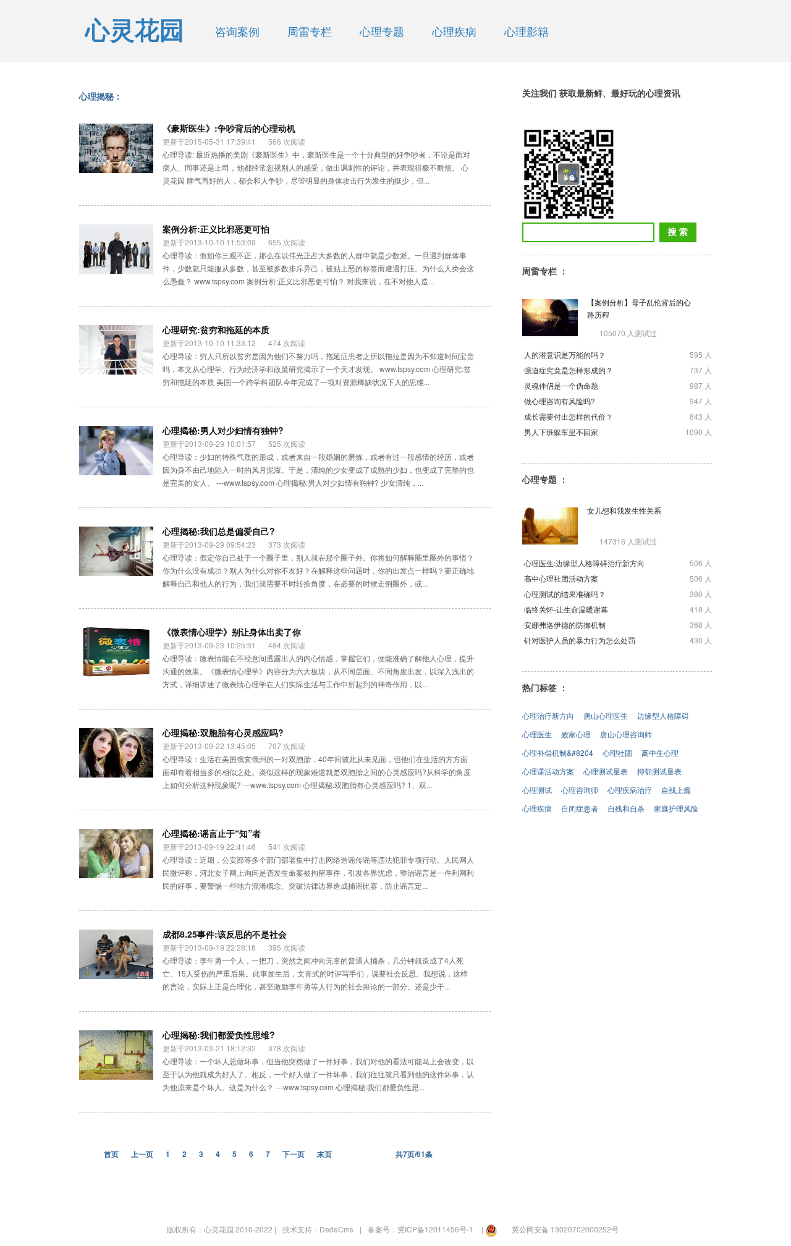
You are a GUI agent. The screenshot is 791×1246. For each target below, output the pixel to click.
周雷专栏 (309, 31)
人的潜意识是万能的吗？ (565, 354)
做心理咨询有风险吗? (559, 401)
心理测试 (537, 789)
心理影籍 (526, 31)
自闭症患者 (579, 808)
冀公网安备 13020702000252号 (565, 1229)
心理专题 (382, 31)
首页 (111, 1154)
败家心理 (576, 734)
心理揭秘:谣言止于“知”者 (212, 833)
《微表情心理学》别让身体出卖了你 (232, 631)
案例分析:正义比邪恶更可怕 (216, 228)
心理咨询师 (579, 789)
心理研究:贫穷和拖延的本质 (216, 329)
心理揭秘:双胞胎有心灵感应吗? (223, 732)
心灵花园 (134, 30)
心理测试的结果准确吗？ (565, 593)
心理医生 (537, 734)
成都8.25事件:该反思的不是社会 (225, 934)
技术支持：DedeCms (317, 1229)
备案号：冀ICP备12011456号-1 (420, 1229)
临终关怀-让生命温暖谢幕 (566, 609)
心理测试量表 (605, 771)
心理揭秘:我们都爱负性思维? (219, 1034)
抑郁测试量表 (659, 771)
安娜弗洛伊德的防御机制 (565, 624)
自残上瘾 (676, 789)
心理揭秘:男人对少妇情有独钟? (223, 430)
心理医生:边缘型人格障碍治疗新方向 (584, 562)
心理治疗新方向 (548, 715)
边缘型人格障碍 (663, 715)
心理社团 (617, 752)
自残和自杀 (626, 808)
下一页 (293, 1154)
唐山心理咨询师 (626, 734)
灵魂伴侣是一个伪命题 (561, 385)
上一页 (142, 1154)
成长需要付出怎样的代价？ (568, 416)
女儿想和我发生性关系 (624, 510)
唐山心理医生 (605, 715)
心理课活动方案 (548, 771)
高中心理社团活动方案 (561, 578)
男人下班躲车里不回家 (561, 431)
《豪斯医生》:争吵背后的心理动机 (229, 128)
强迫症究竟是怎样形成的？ (568, 370)
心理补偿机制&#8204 (557, 752)
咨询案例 (237, 31)
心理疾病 (454, 31)
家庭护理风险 (676, 808)
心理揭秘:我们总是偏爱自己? (219, 531)
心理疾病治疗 (629, 789)
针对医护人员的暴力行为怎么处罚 (579, 640)
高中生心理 (660, 752)
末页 (324, 1154)
